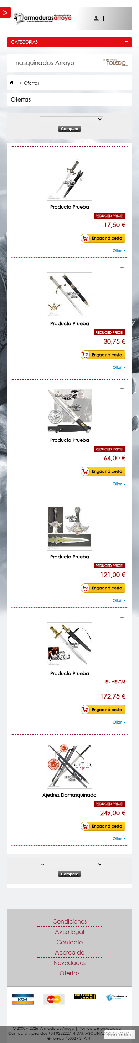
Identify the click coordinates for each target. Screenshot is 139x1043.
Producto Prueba (69, 207)
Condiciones (69, 921)
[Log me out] (109, 18)
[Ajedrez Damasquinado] (69, 766)
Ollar (117, 250)
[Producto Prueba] (69, 178)
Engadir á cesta (107, 238)
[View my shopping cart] (122, 18)
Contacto (69, 942)
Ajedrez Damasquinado (69, 795)
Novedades (69, 962)
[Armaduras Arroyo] (72, 18)
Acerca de (69, 952)
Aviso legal (69, 931)
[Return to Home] (11, 83)
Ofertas (69, 973)
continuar (120, 1034)
